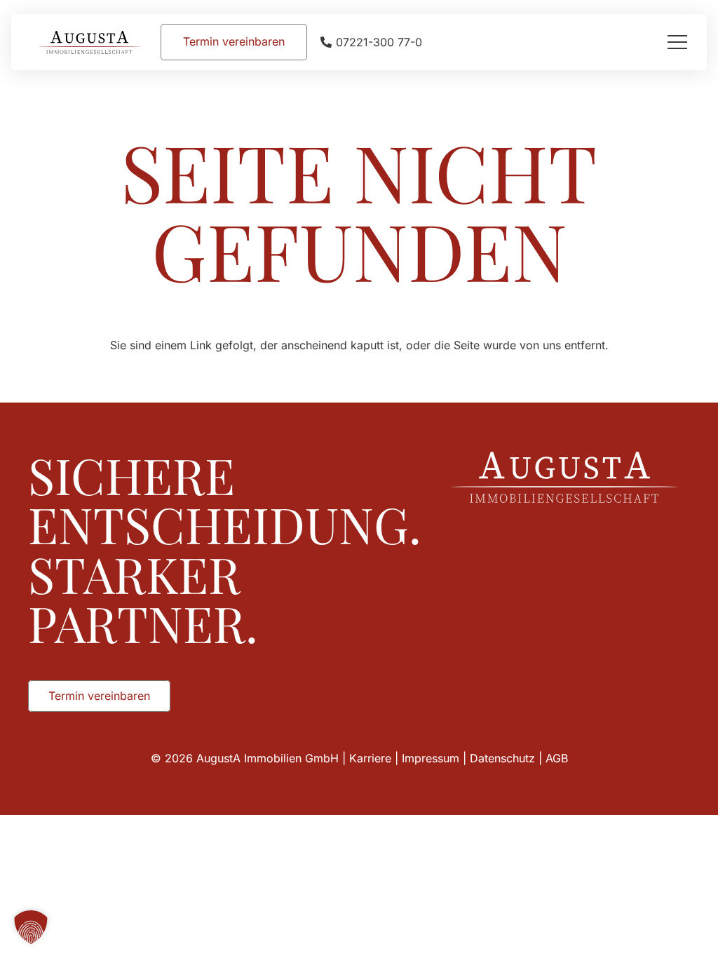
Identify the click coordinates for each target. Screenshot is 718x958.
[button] (677, 42)
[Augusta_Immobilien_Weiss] (564, 477)
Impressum (430, 758)
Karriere (370, 758)
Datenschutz (502, 758)
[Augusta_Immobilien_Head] (89, 42)
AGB (557, 758)
